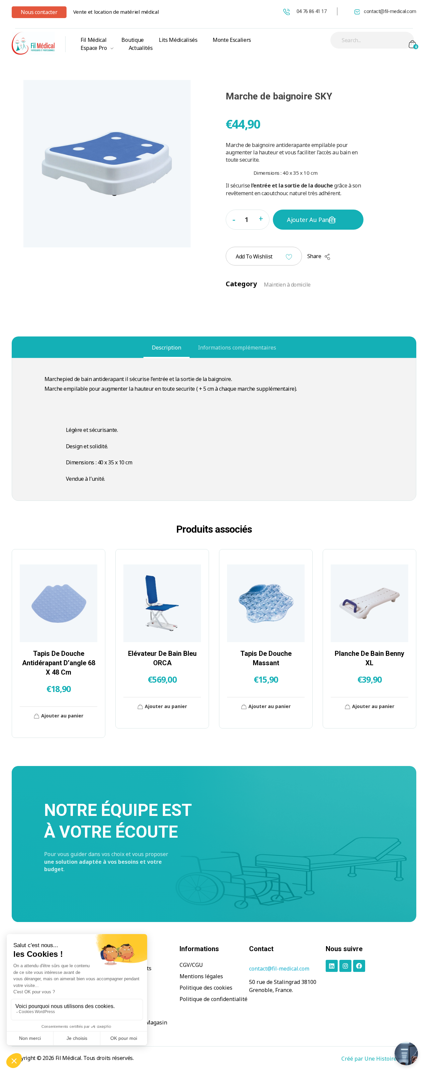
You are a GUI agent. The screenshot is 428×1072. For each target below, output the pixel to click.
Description (166, 347)
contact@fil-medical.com (390, 11)
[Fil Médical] (33, 43)
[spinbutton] (248, 220)
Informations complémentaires (237, 347)
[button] (260, 218)
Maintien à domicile (287, 284)
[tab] (166, 347)
